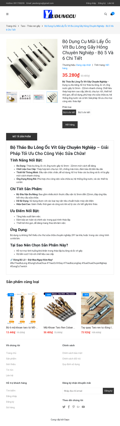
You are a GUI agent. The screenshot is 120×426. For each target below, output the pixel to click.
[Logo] (60, 14)
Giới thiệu (11, 364)
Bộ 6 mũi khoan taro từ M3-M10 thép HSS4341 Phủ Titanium (22, 327)
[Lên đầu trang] (114, 420)
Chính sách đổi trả (71, 358)
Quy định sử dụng (71, 364)
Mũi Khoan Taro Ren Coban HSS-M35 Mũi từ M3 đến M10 (60, 327)
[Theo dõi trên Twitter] (64, 406)
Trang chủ (11, 353)
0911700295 (19, 3)
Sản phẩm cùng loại (22, 282)
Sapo (66, 419)
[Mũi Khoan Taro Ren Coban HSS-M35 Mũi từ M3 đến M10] (60, 308)
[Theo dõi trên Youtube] (83, 406)
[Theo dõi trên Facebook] (69, 406)
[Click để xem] (32, 64)
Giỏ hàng (10, 407)
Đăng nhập (91, 3)
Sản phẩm (11, 358)
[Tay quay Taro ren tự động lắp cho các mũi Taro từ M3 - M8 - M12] (97, 308)
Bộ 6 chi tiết (69, 112)
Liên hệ (111, 3)
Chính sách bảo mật (72, 353)
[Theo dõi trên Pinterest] (74, 406)
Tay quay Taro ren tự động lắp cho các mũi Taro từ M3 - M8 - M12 (97, 327)
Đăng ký (101, 3)
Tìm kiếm (10, 390)
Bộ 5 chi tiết (84, 112)
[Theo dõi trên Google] (78, 406)
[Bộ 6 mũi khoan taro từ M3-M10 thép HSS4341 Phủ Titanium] (22, 308)
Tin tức (9, 370)
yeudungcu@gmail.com (43, 3)
